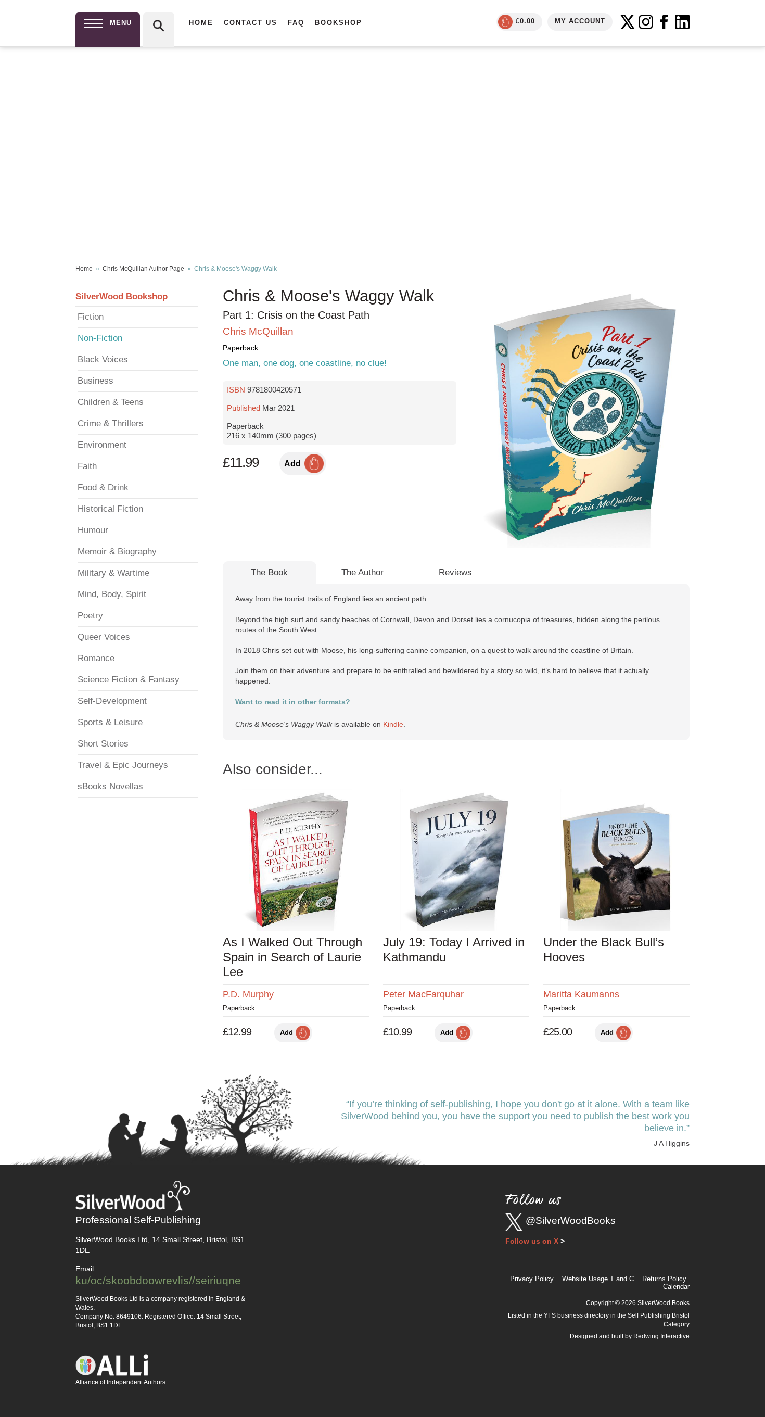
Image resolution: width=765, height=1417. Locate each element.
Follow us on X (531, 1241)
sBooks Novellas (110, 786)
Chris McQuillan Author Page (143, 268)
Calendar (676, 1287)
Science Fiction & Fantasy (129, 680)
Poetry (90, 616)
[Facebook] (664, 22)
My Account (580, 21)
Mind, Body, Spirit (112, 594)
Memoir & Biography (117, 551)
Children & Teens (111, 402)
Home (84, 268)
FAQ (296, 23)
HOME (201, 23)
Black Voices (103, 359)
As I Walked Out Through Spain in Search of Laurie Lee (292, 957)
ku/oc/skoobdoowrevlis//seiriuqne (158, 1280)
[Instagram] (646, 22)
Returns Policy (664, 1279)
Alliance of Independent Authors (120, 1382)
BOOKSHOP (338, 23)
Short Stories (103, 744)
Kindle (393, 724)
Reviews (455, 572)
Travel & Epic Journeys (123, 765)
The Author (362, 572)
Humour (93, 530)
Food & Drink (103, 487)
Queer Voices (104, 637)
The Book (269, 572)
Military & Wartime (113, 573)
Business (95, 381)
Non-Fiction (100, 338)
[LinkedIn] (682, 22)
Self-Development (112, 701)
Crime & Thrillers (111, 423)
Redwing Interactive (661, 1336)
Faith (87, 466)
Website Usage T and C (598, 1279)
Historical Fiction (110, 509)
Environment (102, 445)
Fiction (91, 317)
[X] (627, 22)
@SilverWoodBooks (571, 1220)
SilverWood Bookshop (121, 296)
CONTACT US (250, 23)
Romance (96, 658)
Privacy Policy (532, 1279)
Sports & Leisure (110, 722)
